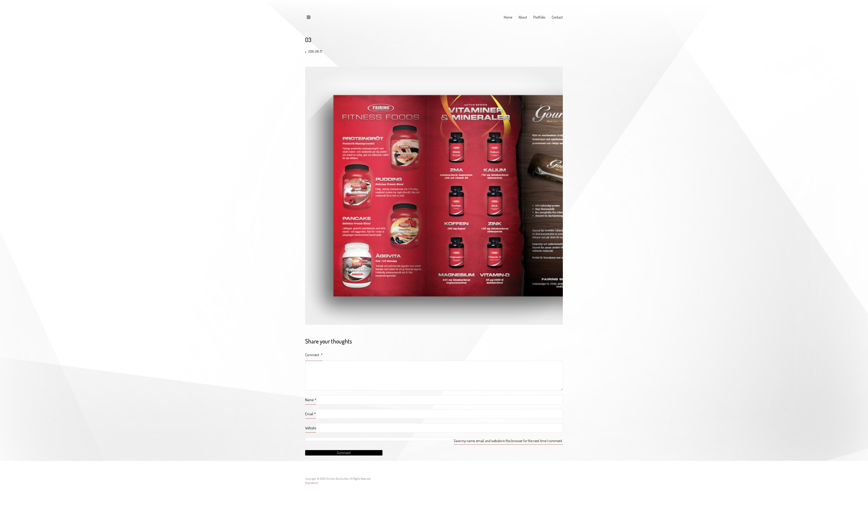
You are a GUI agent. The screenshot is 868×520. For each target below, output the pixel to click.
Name (310, 400)
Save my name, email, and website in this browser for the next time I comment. (508, 441)
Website (310, 428)
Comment (314, 355)
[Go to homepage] (308, 17)
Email (310, 414)
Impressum (311, 482)
